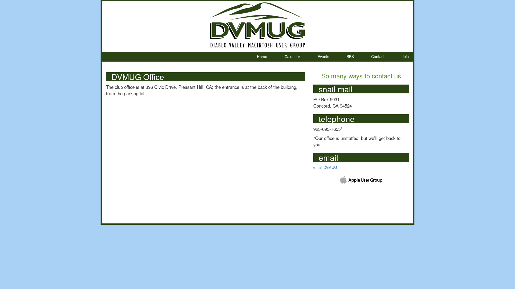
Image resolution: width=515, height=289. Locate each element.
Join (405, 56)
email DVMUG (325, 167)
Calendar (292, 56)
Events (323, 56)
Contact (377, 56)
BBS (350, 56)
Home (262, 56)
